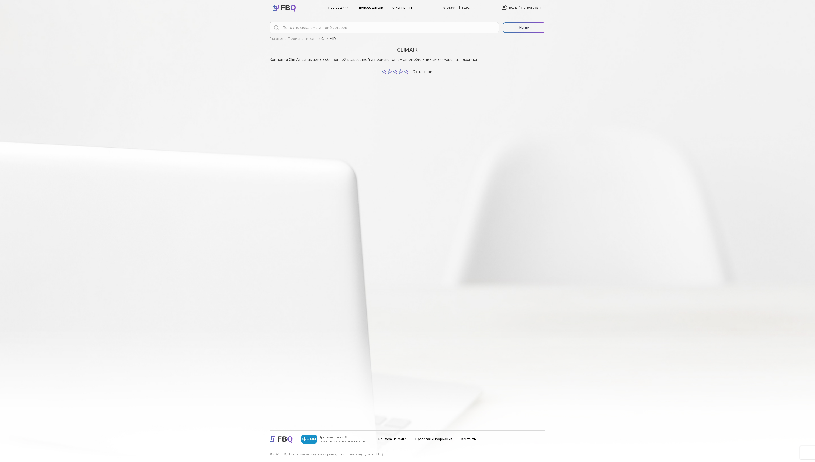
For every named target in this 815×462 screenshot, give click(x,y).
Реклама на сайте (392, 439)
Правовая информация (433, 439)
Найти (524, 27)
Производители (370, 8)
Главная (276, 39)
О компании (402, 8)
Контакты (468, 439)
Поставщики (338, 8)
